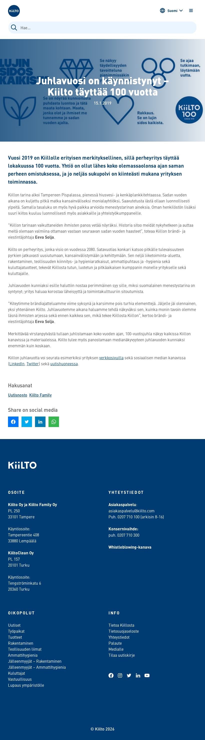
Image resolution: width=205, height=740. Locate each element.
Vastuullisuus (20, 679)
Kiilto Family (40, 395)
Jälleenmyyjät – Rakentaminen (35, 661)
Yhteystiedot (119, 637)
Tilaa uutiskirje (121, 655)
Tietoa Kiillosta (121, 625)
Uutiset (14, 625)
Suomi (173, 10)
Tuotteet (15, 637)
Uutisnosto (17, 395)
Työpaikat (16, 631)
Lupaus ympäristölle (26, 685)
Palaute (115, 643)
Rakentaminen (20, 643)
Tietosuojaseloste (123, 631)
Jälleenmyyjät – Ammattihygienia (37, 667)
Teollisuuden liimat (25, 649)
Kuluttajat (16, 673)
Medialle (116, 649)
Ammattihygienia (23, 655)
